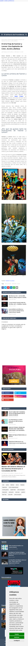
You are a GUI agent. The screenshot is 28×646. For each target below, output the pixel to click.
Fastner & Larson (10, 280)
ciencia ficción (8, 283)
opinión (23, 492)
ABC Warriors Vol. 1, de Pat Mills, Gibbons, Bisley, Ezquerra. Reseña (17, 296)
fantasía (22, 485)
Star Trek (4, 494)
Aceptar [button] (17, 634)
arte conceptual (21, 489)
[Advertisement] (14, 17)
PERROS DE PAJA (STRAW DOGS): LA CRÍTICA (17, 435)
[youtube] (8, 399)
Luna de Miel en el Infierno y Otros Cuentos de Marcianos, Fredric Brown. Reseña (16, 310)
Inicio (3, 39)
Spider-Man (13, 489)
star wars (17, 492)
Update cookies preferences (7, 0)
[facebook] (8, 393)
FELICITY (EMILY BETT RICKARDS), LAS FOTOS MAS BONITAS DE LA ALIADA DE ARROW (17, 413)
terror (6, 39)
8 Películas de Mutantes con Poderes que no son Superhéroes (17, 442)
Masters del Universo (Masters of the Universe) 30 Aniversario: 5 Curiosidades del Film (13, 469)
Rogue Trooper (19, 96)
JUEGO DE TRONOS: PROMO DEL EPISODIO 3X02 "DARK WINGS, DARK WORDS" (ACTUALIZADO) (17, 429)
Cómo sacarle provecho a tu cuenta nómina (16, 546)
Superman (4, 487)
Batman (12, 485)
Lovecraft (10, 494)
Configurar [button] (17, 640)
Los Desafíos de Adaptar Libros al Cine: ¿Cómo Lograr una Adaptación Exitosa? (17, 561)
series (7, 485)
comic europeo (17, 494)
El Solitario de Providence (14, 34)
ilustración (14, 283)
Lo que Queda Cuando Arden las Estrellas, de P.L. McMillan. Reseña (17, 303)
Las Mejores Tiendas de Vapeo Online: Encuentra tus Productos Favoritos (17, 554)
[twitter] (20, 393)
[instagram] (20, 396)
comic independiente (13, 487)
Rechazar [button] (16, 637)
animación (11, 492)
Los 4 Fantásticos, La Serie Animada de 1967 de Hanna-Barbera (16, 421)
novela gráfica (5, 489)
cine (3, 485)
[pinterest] (8, 396)
